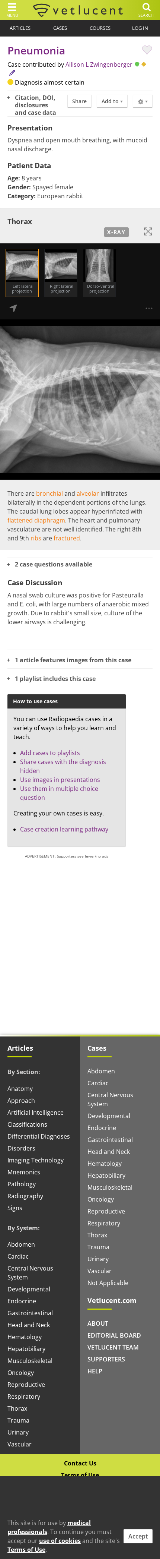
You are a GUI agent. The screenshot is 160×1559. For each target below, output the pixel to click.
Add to (111, 101)
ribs (36, 538)
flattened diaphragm (36, 520)
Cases (60, 28)
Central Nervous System (30, 1272)
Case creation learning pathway (64, 829)
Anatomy (20, 1089)
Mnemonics (23, 1172)
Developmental (28, 1289)
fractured (67, 538)
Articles (20, 28)
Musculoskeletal (29, 1361)
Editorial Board (114, 1335)
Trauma (18, 1420)
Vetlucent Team (113, 1347)
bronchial (49, 493)
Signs (14, 1208)
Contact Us (80, 1463)
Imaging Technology (35, 1160)
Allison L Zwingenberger (98, 64)
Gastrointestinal (30, 1313)
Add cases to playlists (50, 753)
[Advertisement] (80, 943)
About (97, 1323)
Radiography (25, 1196)
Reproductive (26, 1384)
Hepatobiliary (26, 1349)
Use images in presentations (60, 780)
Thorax (17, 1408)
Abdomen (21, 1244)
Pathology (21, 1184)
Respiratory (23, 1396)
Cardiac (18, 1256)
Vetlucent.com (112, 1300)
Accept (138, 1536)
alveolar (88, 493)
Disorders (21, 1148)
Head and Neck (28, 1325)
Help (94, 1371)
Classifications (27, 1124)
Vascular (19, 1444)
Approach (21, 1100)
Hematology (24, 1337)
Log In (140, 28)
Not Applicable (107, 1283)
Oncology (20, 1373)
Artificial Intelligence (35, 1112)
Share (79, 101)
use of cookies (60, 1541)
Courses (100, 28)
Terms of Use (80, 1475)
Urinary (18, 1432)
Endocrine (21, 1301)
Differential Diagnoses (38, 1136)
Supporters (106, 1359)
